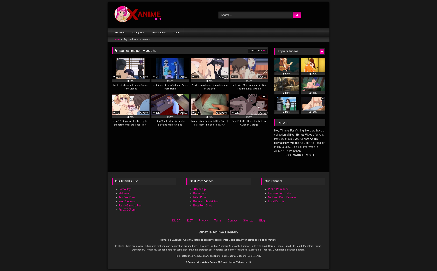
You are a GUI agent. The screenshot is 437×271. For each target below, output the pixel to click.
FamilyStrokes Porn (130, 205)
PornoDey (124, 189)
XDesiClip (199, 189)
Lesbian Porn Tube (279, 193)
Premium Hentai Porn (206, 201)
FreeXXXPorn (127, 209)
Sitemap (248, 220)
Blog (262, 220)
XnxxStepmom (127, 201)
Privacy (203, 220)
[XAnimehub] (138, 14)
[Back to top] (426, 261)
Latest (176, 32)
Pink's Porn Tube (278, 189)
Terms (217, 220)
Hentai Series (159, 32)
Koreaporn (199, 193)
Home (122, 32)
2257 (190, 220)
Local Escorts (276, 201)
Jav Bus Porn (126, 197)
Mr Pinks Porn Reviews (282, 197)
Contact (232, 220)
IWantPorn (199, 197)
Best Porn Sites (202, 205)
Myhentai (124, 193)
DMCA (176, 220)
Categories (138, 32)
